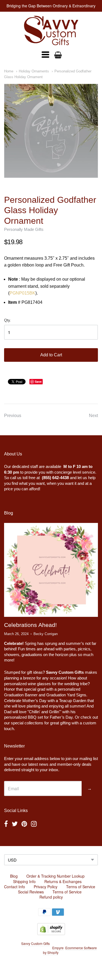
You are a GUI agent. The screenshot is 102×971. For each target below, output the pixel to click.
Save (38, 381)
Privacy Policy (45, 886)
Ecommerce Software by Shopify (70, 950)
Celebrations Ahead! (30, 625)
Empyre (58, 947)
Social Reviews (31, 892)
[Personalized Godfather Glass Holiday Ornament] (51, 131)
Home (8, 71)
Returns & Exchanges (63, 881)
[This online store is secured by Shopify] (51, 933)
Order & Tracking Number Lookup (55, 876)
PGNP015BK (22, 293)
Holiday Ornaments (34, 71)
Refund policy (51, 897)
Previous (12, 415)
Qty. (7, 320)
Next (93, 415)
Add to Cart (51, 355)
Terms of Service (80, 886)
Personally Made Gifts (24, 229)
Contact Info (14, 886)
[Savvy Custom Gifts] (51, 30)
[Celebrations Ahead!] (51, 570)
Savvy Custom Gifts (35, 943)
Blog (14, 876)
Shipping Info (24, 881)
